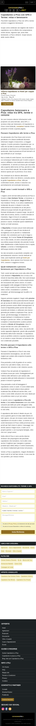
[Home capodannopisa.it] (20, 7)
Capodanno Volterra (27, 576)
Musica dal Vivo (27, 560)
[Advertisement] (18, 52)
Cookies (5, 681)
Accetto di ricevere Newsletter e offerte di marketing (16, 526)
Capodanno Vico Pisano (23, 579)
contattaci (20, 126)
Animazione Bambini (7, 563)
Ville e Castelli (17, 551)
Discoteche (26, 547)
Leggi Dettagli (7, 103)
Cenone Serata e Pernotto (8, 560)
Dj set (19, 560)
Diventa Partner (7, 692)
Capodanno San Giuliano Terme (10, 576)
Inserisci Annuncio (7, 699)
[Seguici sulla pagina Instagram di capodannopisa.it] (3, 709)
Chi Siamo (5, 667)
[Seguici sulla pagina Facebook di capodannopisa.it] (6, 709)
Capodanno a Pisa (14, 180)
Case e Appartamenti (15, 547)
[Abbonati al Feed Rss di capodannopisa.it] (10, 709)
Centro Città (18, 563)
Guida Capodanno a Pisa (10, 653)
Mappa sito (5, 672)
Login (32, 2)
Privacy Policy (13, 523)
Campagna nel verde (7, 567)
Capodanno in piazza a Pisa (11, 656)
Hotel (2, 551)
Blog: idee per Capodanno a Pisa (13, 658)
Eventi (32, 547)
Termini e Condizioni (8, 675)
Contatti (4, 689)
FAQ (3, 670)
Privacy (4, 678)
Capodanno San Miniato (8, 579)
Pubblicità (5, 695)
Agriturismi (4, 547)
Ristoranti (8, 551)
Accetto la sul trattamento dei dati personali (18, 523)
